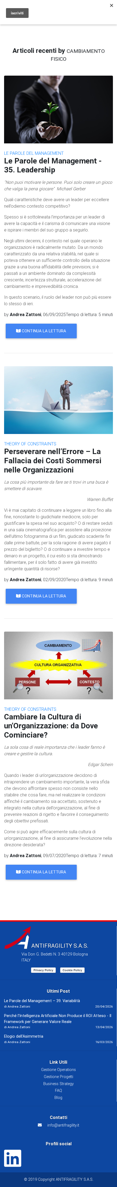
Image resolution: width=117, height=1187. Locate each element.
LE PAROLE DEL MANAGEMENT (34, 153)
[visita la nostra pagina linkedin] (12, 1164)
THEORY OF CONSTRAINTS (30, 443)
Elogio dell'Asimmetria (23, 1036)
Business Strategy (58, 1083)
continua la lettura (43, 330)
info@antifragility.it (63, 1125)
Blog (58, 1097)
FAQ (58, 1090)
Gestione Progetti (58, 1076)
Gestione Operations (58, 1069)
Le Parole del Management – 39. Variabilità (42, 1000)
